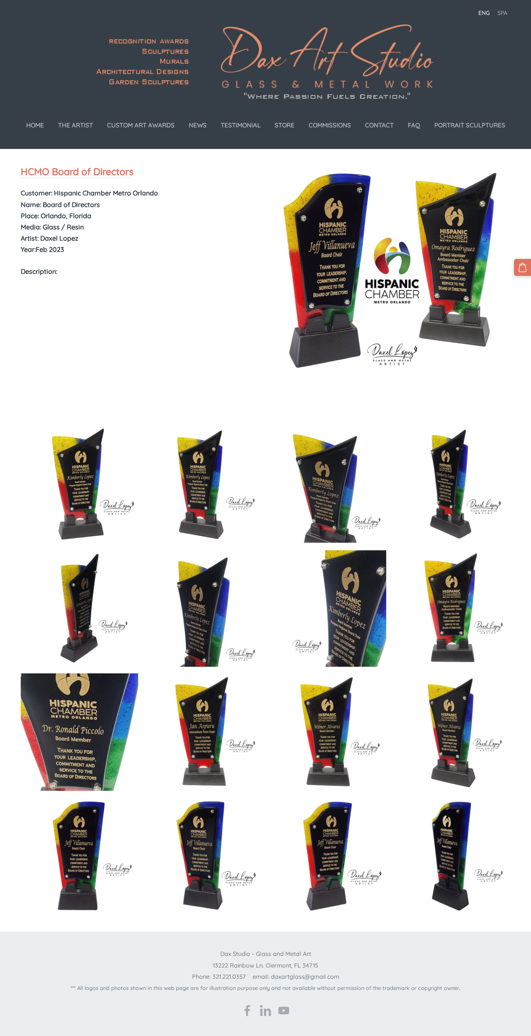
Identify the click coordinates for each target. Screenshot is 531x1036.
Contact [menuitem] (379, 125)
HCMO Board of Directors (77, 172)
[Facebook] (247, 1010)
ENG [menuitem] (484, 13)
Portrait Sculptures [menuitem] (469, 125)
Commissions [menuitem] (330, 125)
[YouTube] (283, 1010)
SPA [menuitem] (502, 13)
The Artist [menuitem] (75, 125)
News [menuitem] (198, 125)
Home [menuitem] (35, 125)
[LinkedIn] (265, 1010)
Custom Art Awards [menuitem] (141, 125)
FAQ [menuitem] (414, 125)
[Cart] (522, 267)
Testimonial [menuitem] (241, 125)
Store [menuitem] (285, 125)
